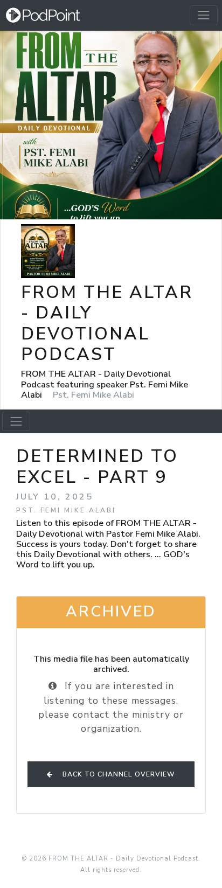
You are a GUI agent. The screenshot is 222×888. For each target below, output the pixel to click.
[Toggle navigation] (204, 15)
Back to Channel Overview (117, 774)
